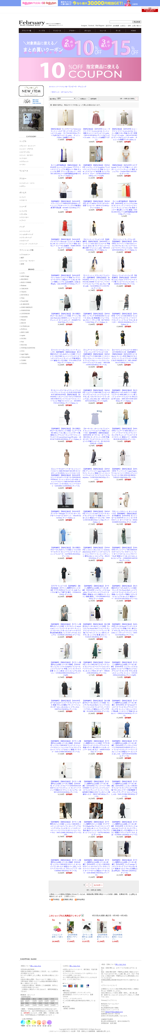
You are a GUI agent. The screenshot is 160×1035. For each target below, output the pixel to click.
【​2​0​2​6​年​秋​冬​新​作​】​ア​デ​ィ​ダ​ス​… (72, 937)
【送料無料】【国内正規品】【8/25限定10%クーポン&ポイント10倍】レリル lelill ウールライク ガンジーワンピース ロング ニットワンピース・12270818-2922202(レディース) (65, 552)
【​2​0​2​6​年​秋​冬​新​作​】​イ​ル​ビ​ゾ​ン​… (117, 937)
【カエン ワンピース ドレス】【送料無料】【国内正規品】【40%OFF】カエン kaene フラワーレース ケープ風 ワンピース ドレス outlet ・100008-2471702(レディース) (124, 280)
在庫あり (83, 99)
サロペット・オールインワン (62, 92)
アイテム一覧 (63, 86)
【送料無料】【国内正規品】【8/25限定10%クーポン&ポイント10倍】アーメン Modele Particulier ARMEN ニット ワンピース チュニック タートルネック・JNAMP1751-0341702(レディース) (65, 318)
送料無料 (93, 99)
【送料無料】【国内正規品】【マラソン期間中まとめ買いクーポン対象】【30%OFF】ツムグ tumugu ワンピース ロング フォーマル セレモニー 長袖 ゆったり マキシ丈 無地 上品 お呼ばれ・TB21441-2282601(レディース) (124, 866)
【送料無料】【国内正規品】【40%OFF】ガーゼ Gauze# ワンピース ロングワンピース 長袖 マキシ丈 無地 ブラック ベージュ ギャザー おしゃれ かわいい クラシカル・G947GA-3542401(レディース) (65, 705)
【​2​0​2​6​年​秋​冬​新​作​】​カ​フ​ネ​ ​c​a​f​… (103, 937)
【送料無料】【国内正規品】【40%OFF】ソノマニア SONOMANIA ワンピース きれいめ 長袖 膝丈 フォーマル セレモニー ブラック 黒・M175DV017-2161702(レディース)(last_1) (96, 318)
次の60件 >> (98, 885)
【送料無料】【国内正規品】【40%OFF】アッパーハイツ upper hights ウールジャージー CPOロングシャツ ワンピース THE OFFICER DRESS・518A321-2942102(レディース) (124, 473)
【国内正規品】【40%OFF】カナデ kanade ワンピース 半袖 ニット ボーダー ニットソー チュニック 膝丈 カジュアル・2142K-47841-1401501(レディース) (124, 169)
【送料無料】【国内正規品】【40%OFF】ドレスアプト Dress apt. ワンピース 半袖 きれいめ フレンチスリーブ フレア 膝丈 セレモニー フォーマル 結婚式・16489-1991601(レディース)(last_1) (65, 244)
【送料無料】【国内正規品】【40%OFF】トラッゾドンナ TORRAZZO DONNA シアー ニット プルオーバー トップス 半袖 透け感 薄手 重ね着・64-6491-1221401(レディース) (65, 205)
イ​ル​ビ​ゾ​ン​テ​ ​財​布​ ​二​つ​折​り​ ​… (58, 937)
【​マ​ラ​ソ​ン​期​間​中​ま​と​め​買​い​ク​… (87, 937)
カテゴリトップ (53, 86)
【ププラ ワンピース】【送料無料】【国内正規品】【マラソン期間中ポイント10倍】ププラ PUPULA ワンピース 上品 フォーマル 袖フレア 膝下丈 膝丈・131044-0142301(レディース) (65, 590)
